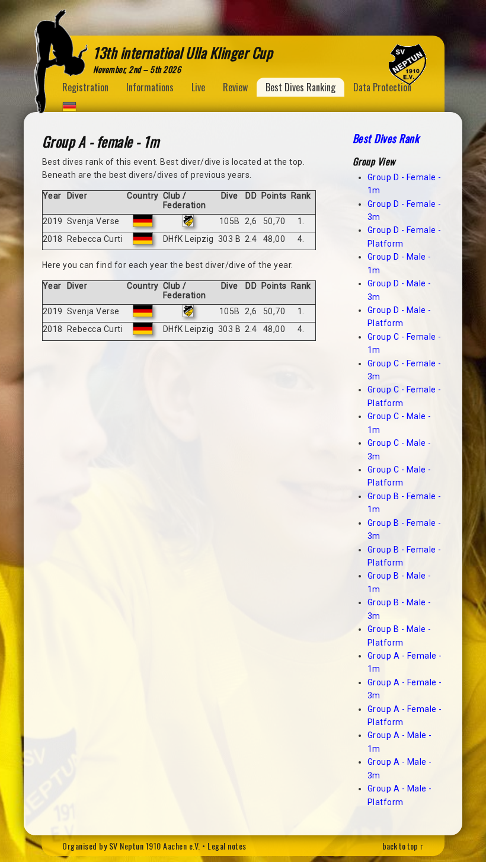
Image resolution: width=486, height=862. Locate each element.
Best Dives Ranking (300, 87)
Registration (85, 87)
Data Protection (382, 87)
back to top (400, 845)
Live (198, 87)
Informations (150, 87)
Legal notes (227, 845)
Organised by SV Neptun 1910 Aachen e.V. (131, 845)
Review (235, 87)
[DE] (69, 104)
